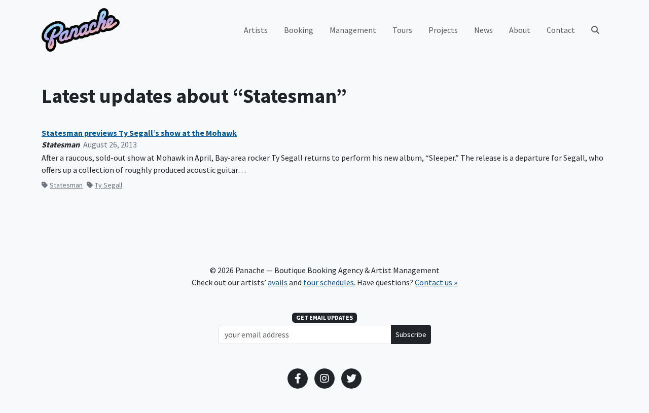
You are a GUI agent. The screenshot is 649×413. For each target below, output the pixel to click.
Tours (402, 30)
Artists (256, 30)
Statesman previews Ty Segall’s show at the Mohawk (139, 133)
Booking (298, 30)
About (519, 30)
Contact (561, 30)
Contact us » (436, 282)
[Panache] (81, 30)
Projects (443, 30)
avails (277, 282)
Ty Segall (108, 185)
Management (353, 30)
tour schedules (328, 282)
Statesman (66, 185)
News (483, 30)
